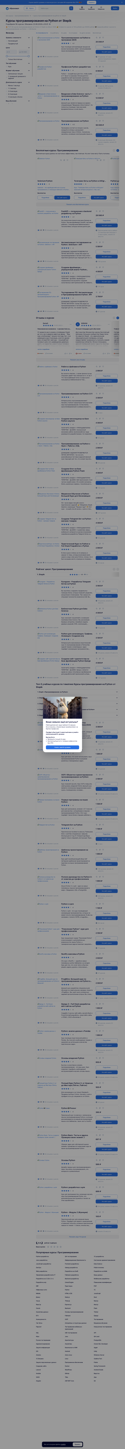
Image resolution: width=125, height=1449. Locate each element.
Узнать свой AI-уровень (62, 747)
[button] (79, 699)
